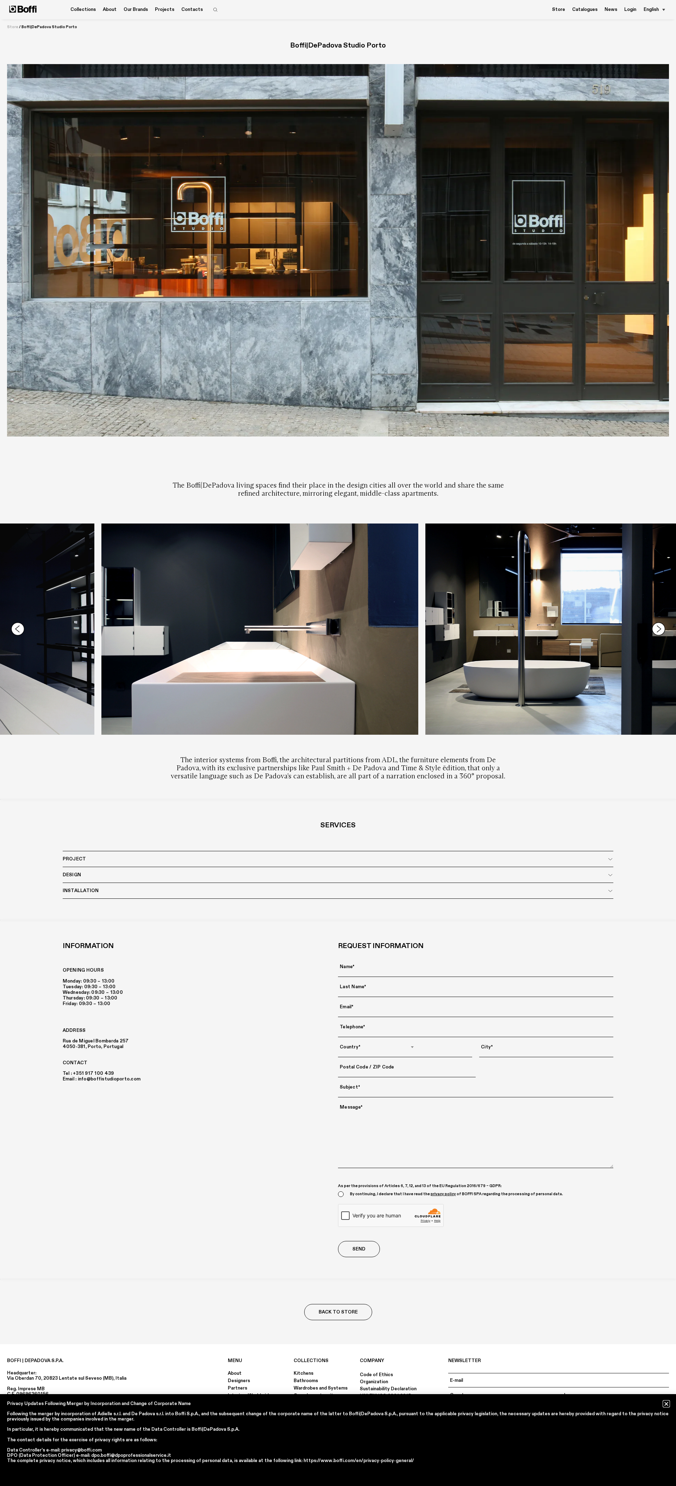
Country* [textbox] (350, 1047)
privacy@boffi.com (81, 1450)
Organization (374, 1382)
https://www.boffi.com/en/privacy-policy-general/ (358, 1460)
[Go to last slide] (17, 629)
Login (630, 9)
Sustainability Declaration (388, 1389)
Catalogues (584, 9)
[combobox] (377, 1047)
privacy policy (443, 1194)
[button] (666, 1403)
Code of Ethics (376, 1375)
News (611, 9)
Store (558, 9)
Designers (239, 1381)
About (235, 1373)
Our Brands (136, 9)
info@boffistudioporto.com (109, 1079)
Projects (164, 9)
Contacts (192, 9)
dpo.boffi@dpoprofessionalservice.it (131, 1455)
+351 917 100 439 (93, 1073)
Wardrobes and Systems (321, 1388)
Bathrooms (306, 1381)
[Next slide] (658, 629)
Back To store (338, 1312)
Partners (237, 1388)
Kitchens (303, 1373)
